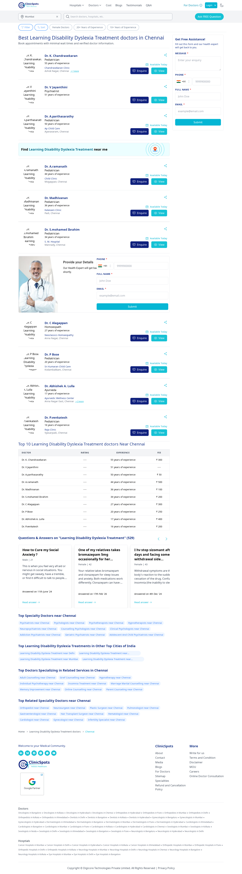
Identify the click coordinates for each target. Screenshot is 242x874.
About (159, 753)
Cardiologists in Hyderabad (127, 826)
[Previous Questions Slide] (158, 539)
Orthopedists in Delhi (198, 813)
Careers (194, 771)
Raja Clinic (50, 429)
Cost (108, 5)
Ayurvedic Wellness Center (59, 398)
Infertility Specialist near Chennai (106, 719)
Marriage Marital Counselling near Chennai (135, 683)
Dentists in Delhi (77, 817)
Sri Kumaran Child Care (58, 366)
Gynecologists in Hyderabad (31, 822)
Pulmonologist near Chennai (143, 707)
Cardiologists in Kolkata (102, 826)
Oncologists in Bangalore (29, 813)
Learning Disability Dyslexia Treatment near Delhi (47, 653)
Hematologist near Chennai (123, 713)
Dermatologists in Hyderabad (169, 822)
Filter (27, 27)
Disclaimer (196, 762)
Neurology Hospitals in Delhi (123, 849)
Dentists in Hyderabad (139, 817)
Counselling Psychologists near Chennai (83, 628)
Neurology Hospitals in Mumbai (93, 849)
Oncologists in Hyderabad (78, 813)
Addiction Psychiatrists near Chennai (40, 634)
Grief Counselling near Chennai (77, 677)
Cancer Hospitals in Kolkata (115, 845)
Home (23, 731)
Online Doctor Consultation (206, 776)
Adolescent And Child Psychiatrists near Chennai (136, 634)
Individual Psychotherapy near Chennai (42, 683)
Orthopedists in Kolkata (29, 817)
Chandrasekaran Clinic (57, 67)
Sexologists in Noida (27, 831)
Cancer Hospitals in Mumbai (31, 845)
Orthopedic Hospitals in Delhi (31, 849)
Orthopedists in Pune (152, 813)
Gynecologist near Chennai (68, 719)
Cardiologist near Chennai (34, 719)
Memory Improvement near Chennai (40, 689)
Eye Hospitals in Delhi (84, 854)
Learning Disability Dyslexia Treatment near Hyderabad (107, 659)
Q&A (149, 5)
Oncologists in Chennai (102, 813)
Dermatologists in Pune (143, 822)
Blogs (118, 5)
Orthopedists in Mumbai (175, 813)
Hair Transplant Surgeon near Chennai (82, 713)
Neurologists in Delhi (194, 831)
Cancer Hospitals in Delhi (58, 845)
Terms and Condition (202, 757)
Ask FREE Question (209, 16)
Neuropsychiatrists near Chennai (38, 628)
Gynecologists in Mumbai (191, 817)
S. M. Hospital (52, 241)
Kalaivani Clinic (53, 210)
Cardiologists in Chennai (154, 826)
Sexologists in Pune (120, 831)
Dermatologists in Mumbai (118, 822)
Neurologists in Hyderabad (170, 831)
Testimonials (134, 5)
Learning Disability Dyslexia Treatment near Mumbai (49, 659)
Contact (160, 757)
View (161, 71)
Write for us (196, 753)
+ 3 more (79, 401)
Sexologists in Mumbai (177, 826)
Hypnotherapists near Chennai (145, 622)
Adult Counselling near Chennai (37, 677)
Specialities (162, 781)
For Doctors (162, 771)
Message (181, 53)
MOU (192, 767)
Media (159, 762)
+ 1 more (74, 71)
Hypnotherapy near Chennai (115, 677)
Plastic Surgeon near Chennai (106, 707)
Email (101, 288)
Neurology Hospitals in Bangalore (185, 849)
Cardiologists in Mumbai (56, 826)
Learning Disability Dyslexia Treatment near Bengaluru (103, 654)
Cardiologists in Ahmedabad (199, 822)
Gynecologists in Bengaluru (164, 817)
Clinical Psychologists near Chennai (129, 628)
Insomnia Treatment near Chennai (87, 683)
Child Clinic (51, 178)
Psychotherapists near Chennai (106, 622)
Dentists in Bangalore (97, 817)
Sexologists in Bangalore (97, 831)
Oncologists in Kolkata (54, 813)
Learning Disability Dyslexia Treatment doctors (56, 731)
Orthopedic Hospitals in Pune (207, 845)
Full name (105, 273)
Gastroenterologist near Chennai (38, 713)
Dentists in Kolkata (118, 817)
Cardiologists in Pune (79, 826)
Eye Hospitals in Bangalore (108, 854)
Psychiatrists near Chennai (34, 622)
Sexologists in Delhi (48, 831)
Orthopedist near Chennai (34, 707)
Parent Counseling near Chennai (124, 689)
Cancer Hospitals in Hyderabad (86, 845)
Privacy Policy (166, 868)
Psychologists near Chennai (69, 622)
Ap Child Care (52, 128)
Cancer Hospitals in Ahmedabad (145, 845)
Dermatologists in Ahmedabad (60, 822)
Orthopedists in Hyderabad (128, 813)
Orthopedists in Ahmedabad (55, 817)
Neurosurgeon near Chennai (69, 707)
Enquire (142, 71)
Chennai (57, 70)
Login (209, 5)
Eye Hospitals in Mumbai (60, 854)
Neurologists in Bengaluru (143, 831)
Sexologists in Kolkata (200, 826)
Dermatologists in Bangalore (90, 822)
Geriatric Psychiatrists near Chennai (85, 634)
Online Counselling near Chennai (83, 689)
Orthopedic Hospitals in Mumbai (177, 845)
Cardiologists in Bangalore (30, 826)
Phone (102, 259)
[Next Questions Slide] (166, 539)
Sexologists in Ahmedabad (71, 831)
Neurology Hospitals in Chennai (152, 849)
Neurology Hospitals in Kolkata (32, 854)
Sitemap (160, 776)
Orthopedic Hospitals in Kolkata (61, 849)
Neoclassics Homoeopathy (59, 335)
